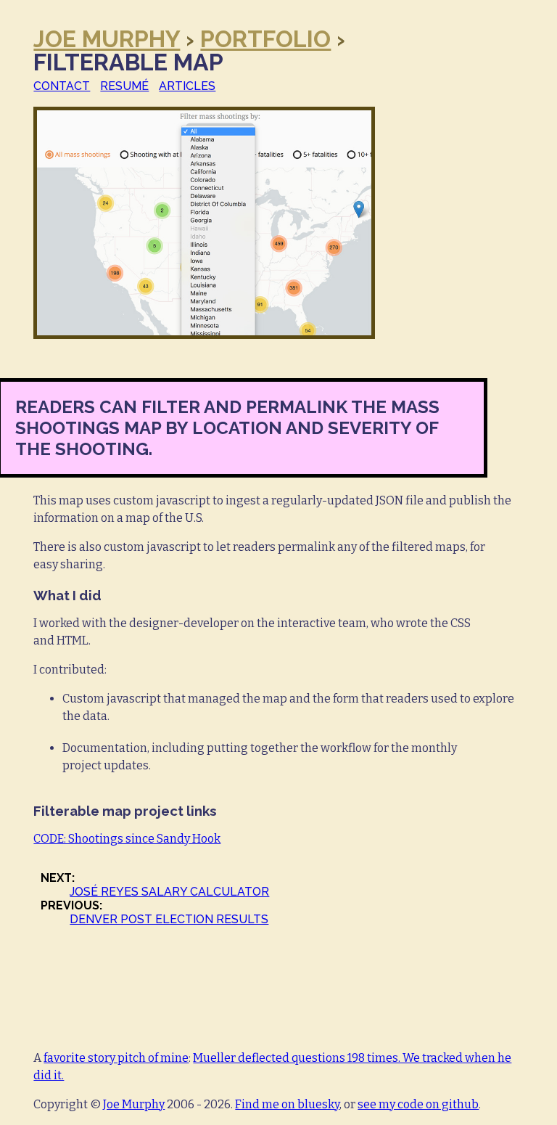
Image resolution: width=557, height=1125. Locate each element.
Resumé (124, 86)
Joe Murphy (106, 38)
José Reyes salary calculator (169, 892)
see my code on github (418, 1104)
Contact (61, 86)
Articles (187, 86)
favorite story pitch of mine (116, 1058)
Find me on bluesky (287, 1104)
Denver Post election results (169, 919)
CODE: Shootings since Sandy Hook (126, 839)
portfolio (265, 38)
